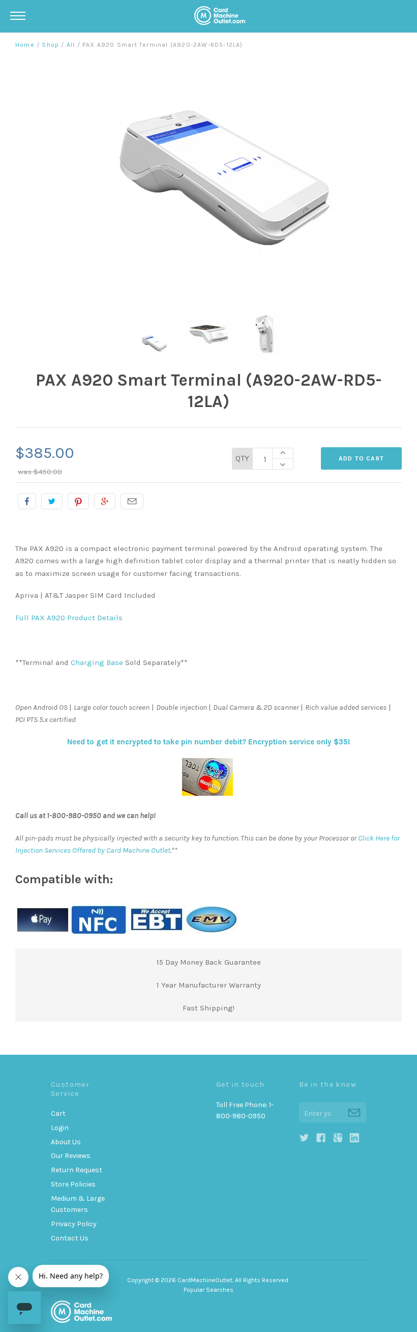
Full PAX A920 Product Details (69, 617)
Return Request (76, 1170)
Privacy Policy (74, 1224)
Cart (58, 1113)
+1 (104, 501)
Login (60, 1127)
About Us (66, 1142)
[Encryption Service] (208, 793)
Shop (50, 44)
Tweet (52, 501)
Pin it (78, 501)
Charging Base (97, 662)
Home (25, 44)
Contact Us (69, 1238)
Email (132, 501)
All (71, 44)
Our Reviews (71, 1155)
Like (27, 501)
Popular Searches (208, 1289)
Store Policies (73, 1184)
